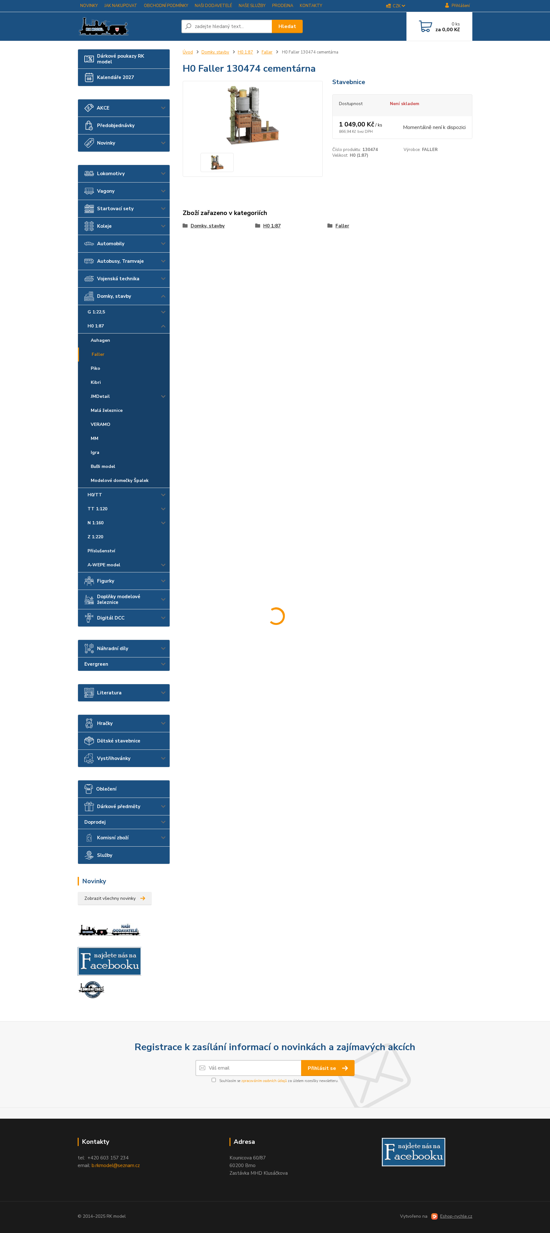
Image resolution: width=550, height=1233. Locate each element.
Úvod (188, 52)
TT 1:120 (97, 509)
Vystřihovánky (113, 758)
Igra (95, 452)
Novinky (106, 143)
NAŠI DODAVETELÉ (213, 6)
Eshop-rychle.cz (456, 1216)
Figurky (105, 581)
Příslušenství (101, 551)
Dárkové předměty (118, 806)
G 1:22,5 (96, 312)
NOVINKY (89, 6)
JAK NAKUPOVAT (120, 6)
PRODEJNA (282, 6)
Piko (95, 368)
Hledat (287, 26)
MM (94, 438)
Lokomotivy (111, 173)
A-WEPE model (104, 565)
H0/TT (95, 495)
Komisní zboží (113, 838)
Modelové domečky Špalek (120, 480)
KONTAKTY (311, 6)
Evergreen (96, 664)
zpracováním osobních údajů (264, 1081)
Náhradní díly (112, 648)
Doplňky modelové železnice (118, 599)
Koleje (104, 226)
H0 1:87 (96, 326)
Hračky (105, 723)
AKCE (103, 108)
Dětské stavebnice (118, 741)
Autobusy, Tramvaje (120, 261)
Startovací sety (115, 208)
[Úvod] (127, 26)
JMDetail (100, 396)
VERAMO (100, 424)
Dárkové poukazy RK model (120, 59)
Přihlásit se (322, 1068)
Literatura (109, 693)
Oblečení (106, 789)
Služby (104, 855)
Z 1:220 (95, 537)
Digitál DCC (110, 618)
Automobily (110, 243)
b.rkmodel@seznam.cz (116, 1165)
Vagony (106, 191)
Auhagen (100, 340)
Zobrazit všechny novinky (110, 898)
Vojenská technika (118, 279)
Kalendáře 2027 (115, 77)
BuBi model (103, 466)
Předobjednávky (116, 125)
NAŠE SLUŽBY (252, 6)
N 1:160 (95, 523)
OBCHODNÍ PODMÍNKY (166, 6)
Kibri (96, 382)
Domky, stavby (114, 296)
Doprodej (95, 822)
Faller (98, 354)
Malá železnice (107, 410)
